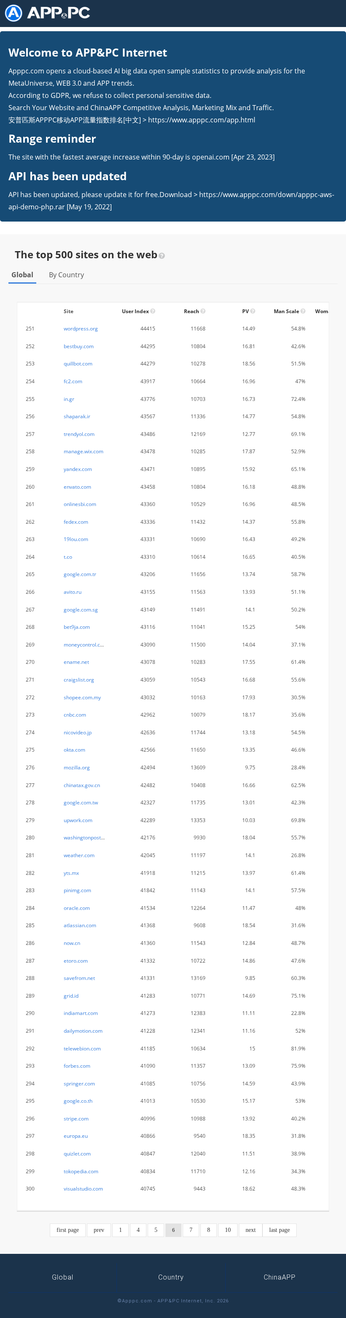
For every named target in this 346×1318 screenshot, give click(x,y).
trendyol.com (79, 434)
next (251, 1230)
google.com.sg (81, 609)
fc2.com (73, 381)
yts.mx (71, 873)
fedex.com (76, 521)
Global (22, 274)
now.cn (72, 943)
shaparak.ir (77, 416)
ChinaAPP (280, 1277)
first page (68, 1230)
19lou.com (76, 539)
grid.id (71, 995)
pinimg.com (77, 890)
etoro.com (76, 960)
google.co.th (78, 1100)
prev (99, 1230)
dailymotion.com (83, 1030)
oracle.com (77, 908)
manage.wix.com (83, 451)
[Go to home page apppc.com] (50, 13)
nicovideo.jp (78, 732)
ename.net (76, 662)
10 (228, 1230)
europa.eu (76, 1135)
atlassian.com (80, 925)
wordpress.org (81, 328)
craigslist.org (79, 679)
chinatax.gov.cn (82, 785)
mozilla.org (77, 767)
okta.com (74, 749)
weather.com (79, 855)
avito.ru (72, 591)
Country (171, 1277)
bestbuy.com (79, 346)
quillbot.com (78, 363)
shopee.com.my (82, 697)
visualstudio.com (83, 1188)
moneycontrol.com (86, 644)
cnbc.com (75, 714)
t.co (68, 556)
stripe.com (76, 1118)
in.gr (69, 399)
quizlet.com (77, 1153)
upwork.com (78, 820)
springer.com (79, 1083)
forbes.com (77, 1065)
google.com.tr (80, 574)
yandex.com (78, 469)
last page (279, 1230)
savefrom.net (79, 978)
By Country (66, 274)
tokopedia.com (81, 1171)
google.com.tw (81, 802)
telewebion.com (82, 1048)
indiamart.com (81, 1013)
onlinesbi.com (80, 504)
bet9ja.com (77, 627)
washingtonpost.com (88, 837)
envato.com (77, 486)
